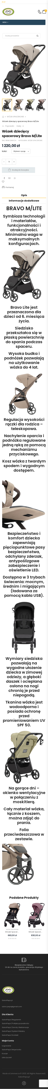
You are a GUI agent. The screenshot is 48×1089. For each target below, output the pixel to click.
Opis (24, 195)
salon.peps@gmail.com (12, 1006)
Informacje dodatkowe (24, 200)
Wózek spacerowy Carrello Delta (19, 932)
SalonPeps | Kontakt (10, 1035)
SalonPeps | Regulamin (11, 1020)
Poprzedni (9, 126)
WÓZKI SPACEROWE (15, 116)
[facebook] (24, 1083)
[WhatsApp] (15, 178)
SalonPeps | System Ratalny (13, 1031)
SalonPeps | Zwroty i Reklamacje (15, 1027)
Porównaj (10, 187)
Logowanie (6, 1046)
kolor (4, 151)
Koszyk (5, 1054)
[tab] (24, 195)
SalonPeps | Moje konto (11, 1050)
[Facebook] (4, 178)
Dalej (20, 126)
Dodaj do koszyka (20, 170)
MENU (5, 22)
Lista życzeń (7, 1058)
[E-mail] (9, 178)
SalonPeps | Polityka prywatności (15, 1023)
